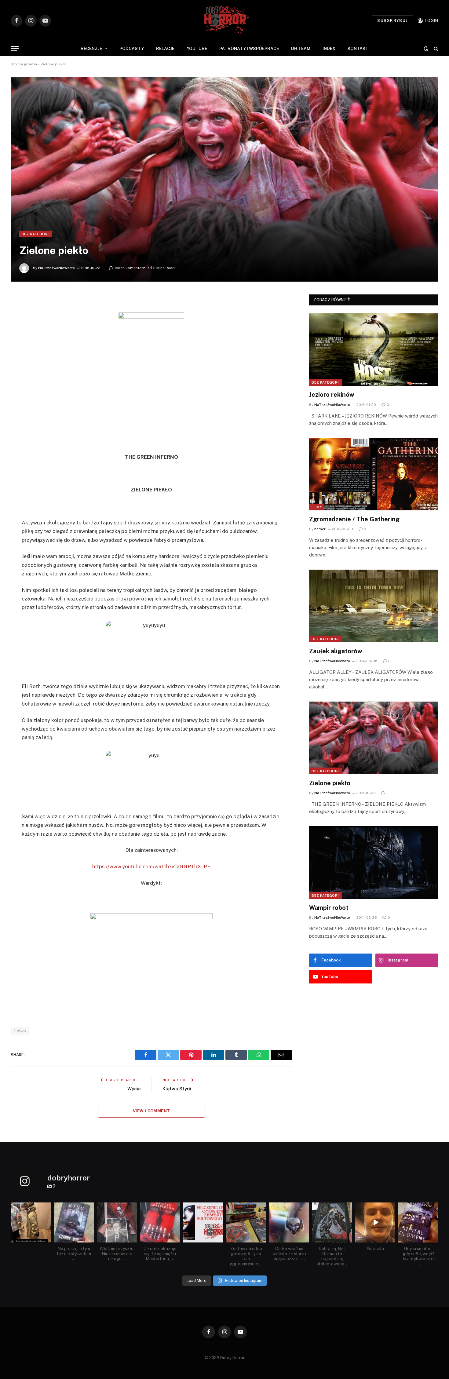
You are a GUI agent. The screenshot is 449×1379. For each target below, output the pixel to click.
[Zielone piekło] (224, 179)
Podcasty (131, 48)
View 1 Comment (151, 1111)
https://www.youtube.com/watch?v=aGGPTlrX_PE (151, 866)
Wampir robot (329, 907)
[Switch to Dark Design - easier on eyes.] (426, 48)
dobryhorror (30, 1207)
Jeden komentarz (129, 268)
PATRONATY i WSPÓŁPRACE (249, 48)
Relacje (165, 48)
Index (329, 48)
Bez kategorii (35, 234)
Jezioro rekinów (331, 394)
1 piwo (20, 1031)
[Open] (31, 1222)
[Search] (435, 49)
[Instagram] (47, 1238)
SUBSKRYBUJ (392, 20)
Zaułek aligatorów (335, 651)
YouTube (197, 48)
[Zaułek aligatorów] (373, 606)
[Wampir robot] (373, 862)
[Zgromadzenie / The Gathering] (373, 474)
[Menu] (15, 49)
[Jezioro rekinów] (373, 349)
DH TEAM (300, 48)
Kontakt (358, 48)
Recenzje (91, 48)
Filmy (317, 507)
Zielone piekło (329, 783)
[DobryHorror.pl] (224, 20)
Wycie (134, 1088)
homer (320, 529)
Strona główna (24, 64)
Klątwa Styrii (176, 1088)
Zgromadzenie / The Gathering (354, 519)
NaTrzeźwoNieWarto (56, 268)
